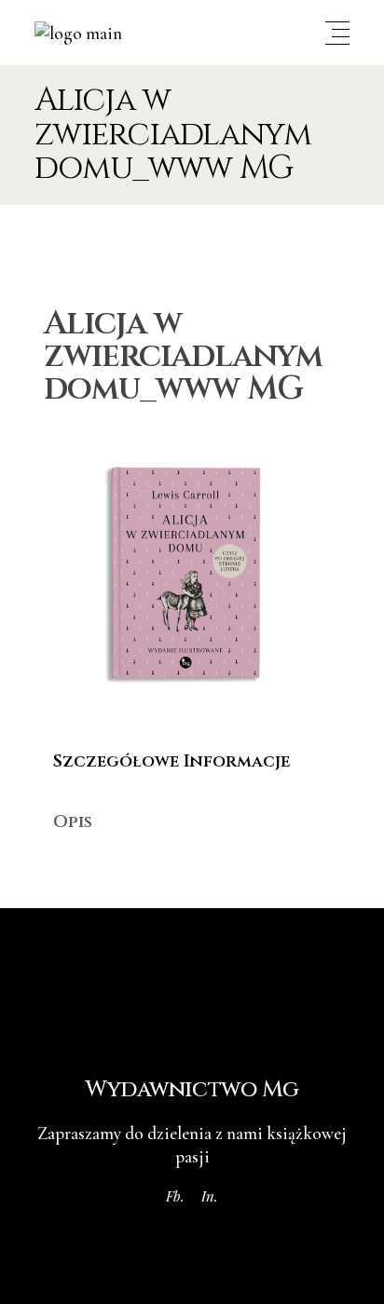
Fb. (175, 1196)
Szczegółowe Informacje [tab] (171, 761)
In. (209, 1196)
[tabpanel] (192, 791)
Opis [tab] (72, 822)
